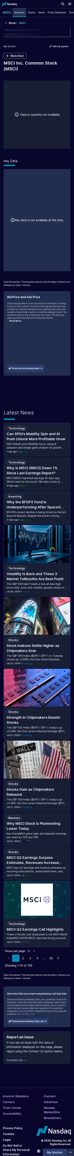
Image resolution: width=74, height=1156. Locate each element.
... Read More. (14, 320)
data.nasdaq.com (25, 1014)
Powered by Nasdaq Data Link (28, 1021)
